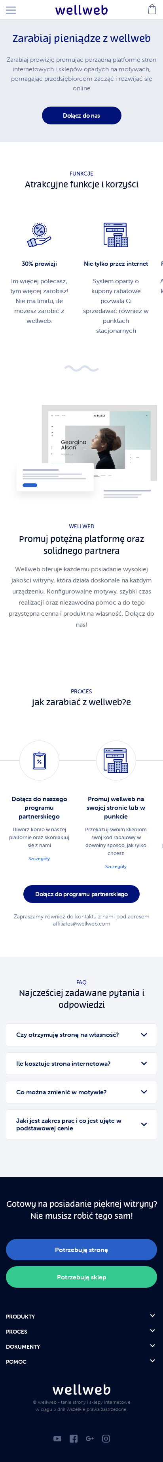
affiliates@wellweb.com (81, 923)
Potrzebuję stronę (81, 1250)
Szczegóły (39, 858)
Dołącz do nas (81, 115)
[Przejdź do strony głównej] (81, 10)
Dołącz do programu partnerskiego (81, 894)
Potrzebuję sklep (81, 1277)
